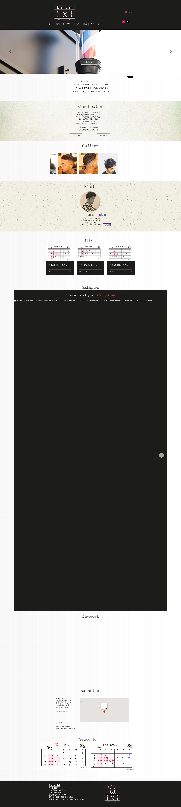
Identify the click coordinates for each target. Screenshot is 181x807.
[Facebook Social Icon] (105, 215)
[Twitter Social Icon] (102, 215)
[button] (57, 163)
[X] (127, 22)
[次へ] (171, 51)
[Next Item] (161, 455)
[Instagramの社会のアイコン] (123, 22)
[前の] (10, 51)
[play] (126, 172)
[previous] (53, 164)
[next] (127, 164)
